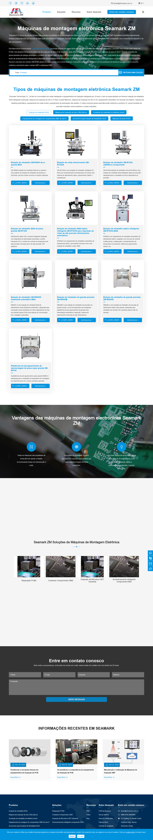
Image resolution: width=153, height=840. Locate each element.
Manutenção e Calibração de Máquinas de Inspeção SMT (120, 771)
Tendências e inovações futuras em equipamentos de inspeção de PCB (24, 771)
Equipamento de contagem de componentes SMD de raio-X (29, 822)
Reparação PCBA (29, 580)
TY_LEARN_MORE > (20, 183)
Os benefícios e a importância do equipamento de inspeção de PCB (75, 771)
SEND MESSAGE (76, 699)
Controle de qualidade (106, 826)
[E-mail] (150, 563)
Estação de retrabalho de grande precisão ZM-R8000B (75, 298)
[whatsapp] (150, 552)
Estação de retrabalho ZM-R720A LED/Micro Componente (117, 163)
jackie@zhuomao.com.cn (121, 3)
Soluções (61, 12)
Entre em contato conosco (121, 12)
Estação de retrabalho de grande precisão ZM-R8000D (122, 298)
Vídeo (88, 815)
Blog (87, 818)
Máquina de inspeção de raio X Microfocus (23, 815)
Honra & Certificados (106, 818)
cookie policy (130, 832)
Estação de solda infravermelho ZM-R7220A (73, 163)
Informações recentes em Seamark (76, 728)
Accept (80, 836)
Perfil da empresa (105, 811)
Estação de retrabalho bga (41, 49)
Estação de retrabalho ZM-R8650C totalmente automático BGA (26, 298)
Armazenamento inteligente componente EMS (124, 580)
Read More (15, 777)
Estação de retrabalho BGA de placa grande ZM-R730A (27, 230)
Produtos (46, 12)
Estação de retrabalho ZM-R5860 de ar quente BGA (28, 163)
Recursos (76, 12)
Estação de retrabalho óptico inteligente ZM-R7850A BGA (121, 230)
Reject (72, 836)
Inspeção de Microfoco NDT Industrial (92, 580)
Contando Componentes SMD (60, 580)
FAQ (88, 811)
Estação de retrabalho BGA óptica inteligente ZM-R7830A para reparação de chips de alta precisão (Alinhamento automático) (75, 232)
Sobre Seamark (94, 12)
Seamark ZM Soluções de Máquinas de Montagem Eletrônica (76, 542)
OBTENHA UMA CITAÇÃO (131, 72)
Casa (17, 72)
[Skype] (150, 558)
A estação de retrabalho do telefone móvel (23, 818)
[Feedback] (150, 568)
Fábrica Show (103, 822)
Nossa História (104, 815)
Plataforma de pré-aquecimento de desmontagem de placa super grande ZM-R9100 (29, 368)
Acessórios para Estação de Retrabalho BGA (24, 826)
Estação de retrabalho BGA (18, 811)
